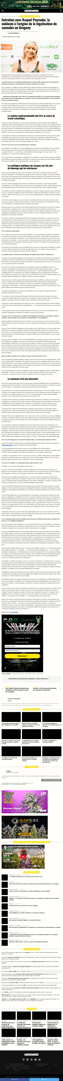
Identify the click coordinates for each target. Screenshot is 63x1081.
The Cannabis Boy (23, 1068)
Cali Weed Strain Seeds (37, 961)
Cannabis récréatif (31, 673)
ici (58, 436)
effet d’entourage (7, 445)
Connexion (30, 783)
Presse (7, 1068)
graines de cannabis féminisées (22, 966)
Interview (40, 673)
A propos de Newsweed (16, 1064)
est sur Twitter (14, 612)
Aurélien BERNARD (13, 33)
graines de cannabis (13, 957)
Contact (17, 1070)
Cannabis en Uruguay (18, 673)
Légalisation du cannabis (30, 16)
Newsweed (4, 16)
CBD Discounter (6, 995)
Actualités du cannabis (13, 16)
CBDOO (6, 992)
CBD (24, 985)
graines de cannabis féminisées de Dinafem (26, 988)
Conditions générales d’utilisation (17, 1066)
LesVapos (27, 952)
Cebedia (13, 1068)
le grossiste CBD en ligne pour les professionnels (29, 974)
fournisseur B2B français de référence (18, 978)
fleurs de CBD (12, 971)
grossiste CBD (14, 982)
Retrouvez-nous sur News (46, 1064)
